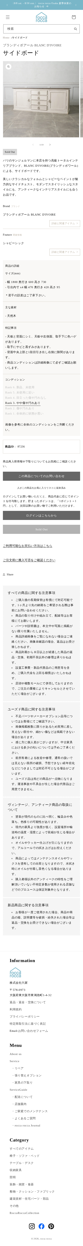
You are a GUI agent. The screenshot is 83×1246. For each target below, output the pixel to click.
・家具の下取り (22, 1082)
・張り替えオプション (27, 1075)
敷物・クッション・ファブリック (32, 1191)
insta (32, 1226)
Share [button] (10, 574)
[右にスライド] (50, 144)
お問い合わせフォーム (33, 1030)
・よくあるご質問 (24, 1118)
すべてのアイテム (22, 1148)
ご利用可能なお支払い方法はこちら (27, 545)
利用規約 (16, 1009)
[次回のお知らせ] (76, 5)
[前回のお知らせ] (7, 5)
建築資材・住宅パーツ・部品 (29, 1198)
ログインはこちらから (41, 515)
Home (6, 37)
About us (16, 1054)
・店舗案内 (19, 1104)
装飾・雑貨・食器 (22, 1184)
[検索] (75, 28)
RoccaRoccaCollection (24, 1213)
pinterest (51, 1226)
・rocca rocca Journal (26, 1125)
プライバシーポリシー (25, 1016)
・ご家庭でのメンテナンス (30, 1111)
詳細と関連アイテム (63, 223)
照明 (13, 1177)
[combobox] (41, 29)
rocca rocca (46, 1239)
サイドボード (20, 37)
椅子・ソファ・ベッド (25, 1155)
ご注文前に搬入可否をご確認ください (29, 560)
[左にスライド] (33, 144)
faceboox (41, 1226)
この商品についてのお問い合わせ (41, 476)
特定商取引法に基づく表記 (28, 1023)
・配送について (22, 1096)
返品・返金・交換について (28, 1002)
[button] (7, 17)
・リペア (18, 1068)
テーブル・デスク (22, 1162)
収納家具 (16, 1170)
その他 (14, 1205)
